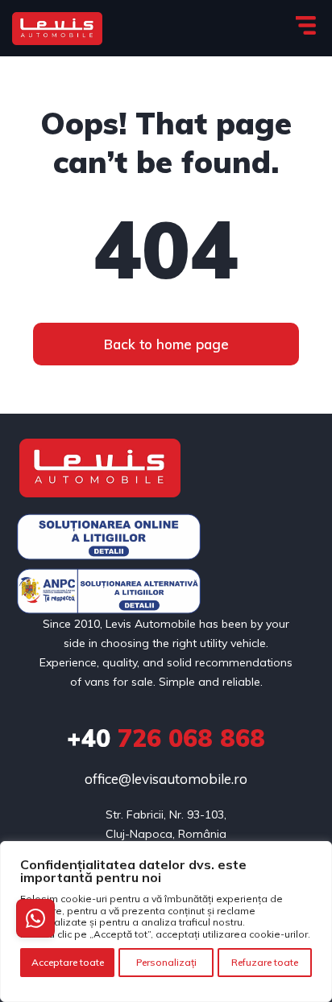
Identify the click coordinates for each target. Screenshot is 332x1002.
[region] (166, 921)
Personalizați (166, 962)
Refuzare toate (264, 962)
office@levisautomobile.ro (166, 778)
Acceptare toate (67, 962)
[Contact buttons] (35, 918)
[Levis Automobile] (57, 28)
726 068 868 (166, 738)
